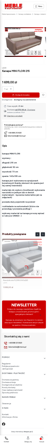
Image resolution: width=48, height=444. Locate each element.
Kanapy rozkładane (24, 14)
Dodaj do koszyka (22, 95)
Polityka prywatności (10, 366)
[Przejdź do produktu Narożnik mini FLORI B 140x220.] (22, 258)
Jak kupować (7, 369)
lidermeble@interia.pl (16, 136)
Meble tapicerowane (8, 14)
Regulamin (6, 364)
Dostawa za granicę (10, 380)
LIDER (4, 68)
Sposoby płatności (10, 393)
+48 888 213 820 (15, 133)
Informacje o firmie (10, 417)
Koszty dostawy (8, 387)
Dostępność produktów (12, 385)
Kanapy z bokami (40, 14)
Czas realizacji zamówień (12, 390)
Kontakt (5, 414)
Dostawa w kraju (9, 382)
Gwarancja (6, 403)
